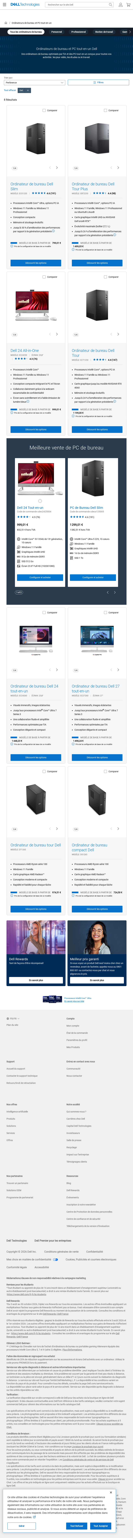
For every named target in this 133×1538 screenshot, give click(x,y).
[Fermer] (111, 1492)
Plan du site (12, 1025)
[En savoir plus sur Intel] (52, 998)
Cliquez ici (103, 1479)
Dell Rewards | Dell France (55, 1314)
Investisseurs (73, 1133)
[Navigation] (4, 4)
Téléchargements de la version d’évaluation (87, 1226)
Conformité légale (16, 1267)
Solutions (11, 1126)
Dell (21, 90)
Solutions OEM (13, 1190)
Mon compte (72, 1025)
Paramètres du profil (76, 1040)
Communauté (73, 1068)
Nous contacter (74, 1076)
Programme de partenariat (19, 1197)
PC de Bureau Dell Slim (86, 508)
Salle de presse (73, 1140)
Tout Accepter (101, 1526)
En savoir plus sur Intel (74, 1001)
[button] (121, 4)
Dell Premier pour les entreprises (53, 1240)
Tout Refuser (76, 1526)
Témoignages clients (76, 1161)
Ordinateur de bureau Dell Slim (32, 186)
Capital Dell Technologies (78, 1126)
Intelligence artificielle (17, 1111)
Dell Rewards (72, 1190)
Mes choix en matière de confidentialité (29, 1259)
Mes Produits (73, 1047)
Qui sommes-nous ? (76, 1111)
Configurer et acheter (40, 577)
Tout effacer (10, 90)
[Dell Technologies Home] (25, 4)
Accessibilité (42, 1267)
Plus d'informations (72, 1349)
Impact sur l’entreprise (77, 1154)
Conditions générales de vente (61, 1251)
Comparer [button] (52, 110)
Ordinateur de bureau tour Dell (36, 845)
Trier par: (8, 77)
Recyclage (71, 1147)
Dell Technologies (16, 1240)
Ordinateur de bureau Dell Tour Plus (93, 186)
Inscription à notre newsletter (81, 1204)
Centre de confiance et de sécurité (83, 1219)
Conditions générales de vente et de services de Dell (88, 1459)
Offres (9, 1140)
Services (10, 1133)
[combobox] (79, 4)
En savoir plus (36, 980)
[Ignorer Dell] (28, 90)
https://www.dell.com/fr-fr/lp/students (26, 1294)
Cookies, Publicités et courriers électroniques (91, 1259)
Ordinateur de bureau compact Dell (89, 847)
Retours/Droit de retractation (21, 1083)
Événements (72, 1197)
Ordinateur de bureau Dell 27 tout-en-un (96, 688)
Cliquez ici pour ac (105, 1424)
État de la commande (77, 1033)
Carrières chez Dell (75, 1118)
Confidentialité (94, 1251)
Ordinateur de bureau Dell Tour (93, 353)
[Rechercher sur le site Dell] (110, 4)
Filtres (100, 82)
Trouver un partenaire (17, 1183)
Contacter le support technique (21, 1076)
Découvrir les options (35, 263)
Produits (10, 1118)
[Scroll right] (130, 32)
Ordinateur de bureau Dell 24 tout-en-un (34, 688)
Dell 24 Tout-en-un (30, 508)
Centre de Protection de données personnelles (89, 1211)
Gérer (21, 1526)
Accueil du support (15, 1068)
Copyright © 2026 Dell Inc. (21, 1251)
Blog (68, 1183)
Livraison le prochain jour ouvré (87, 1446)
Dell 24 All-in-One (25, 350)
